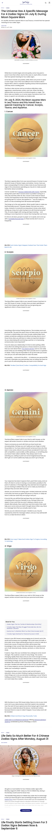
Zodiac (7, 8)
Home (2, 7)
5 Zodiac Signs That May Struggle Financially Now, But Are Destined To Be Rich (24, 627)
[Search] (45, 2)
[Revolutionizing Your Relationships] (26, 2)
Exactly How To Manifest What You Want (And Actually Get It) (25, 631)
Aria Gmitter (4, 742)
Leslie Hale (3, 25)
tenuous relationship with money (28, 192)
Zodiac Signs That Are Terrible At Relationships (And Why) (24, 624)
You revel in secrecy (28, 349)
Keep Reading (26, 810)
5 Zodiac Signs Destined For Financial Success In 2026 (23, 634)
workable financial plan (16, 219)
